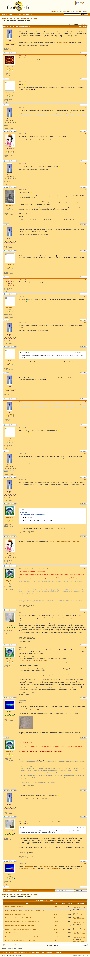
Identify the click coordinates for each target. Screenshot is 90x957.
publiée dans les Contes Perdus (27, 868)
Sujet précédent (8, 890)
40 (63, 929)
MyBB (7, 955)
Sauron (8, 66)
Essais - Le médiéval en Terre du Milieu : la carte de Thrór (20, 940)
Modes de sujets (83, 26)
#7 (85, 189)
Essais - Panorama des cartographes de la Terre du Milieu (20, 925)
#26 (85, 792)
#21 (85, 568)
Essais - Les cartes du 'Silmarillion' (14, 906)
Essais (35, 18)
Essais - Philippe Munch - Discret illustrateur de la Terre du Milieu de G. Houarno (25, 910)
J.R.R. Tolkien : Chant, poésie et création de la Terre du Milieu (21, 933)
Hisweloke (83, 929)
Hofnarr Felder (55, 933)
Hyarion (9, 205)
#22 (85, 612)
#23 (85, 647)
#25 (85, 740)
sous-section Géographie (63, 42)
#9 (85, 253)
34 (63, 925)
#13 (85, 349)
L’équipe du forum (13, 952)
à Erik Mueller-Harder (54, 868)
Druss (55, 925)
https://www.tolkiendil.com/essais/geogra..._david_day (64, 541)
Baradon (83, 937)
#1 (85, 29)
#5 (85, 133)
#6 (85, 163)
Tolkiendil (5, 952)
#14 (85, 375)
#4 (85, 107)
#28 (85, 863)
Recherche (55, 11)
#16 (85, 427)
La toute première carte (46, 866)
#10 (85, 279)
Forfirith (56, 921)
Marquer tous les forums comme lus (44, 952)
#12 (85, 322)
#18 (85, 479)
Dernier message (77, 907)
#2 (85, 55)
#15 (85, 401)
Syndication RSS (58, 952)
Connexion (19, 14)
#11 (85, 296)
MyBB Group (18, 955)
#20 (85, 538)
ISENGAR (9, 92)
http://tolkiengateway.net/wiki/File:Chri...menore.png (33, 660)
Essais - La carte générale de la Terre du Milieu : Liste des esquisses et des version (26, 918)
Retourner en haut (22, 952)
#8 (85, 226)
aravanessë (83, 911)
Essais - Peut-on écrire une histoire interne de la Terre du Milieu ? (22, 921)
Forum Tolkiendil (7, 18)
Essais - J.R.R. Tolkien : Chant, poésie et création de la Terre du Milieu (23, 936)
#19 (85, 506)
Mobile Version (31, 952)
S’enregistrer (26, 14)
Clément (83, 933)
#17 (85, 453)
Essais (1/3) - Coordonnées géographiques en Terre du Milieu (20, 929)
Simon (55, 906)
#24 (85, 700)
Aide (85, 11)
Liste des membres (66, 11)
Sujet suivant (17, 890)
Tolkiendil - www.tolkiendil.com (23, 18)
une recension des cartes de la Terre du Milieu (58, 32)
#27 (85, 819)
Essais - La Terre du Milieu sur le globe (15, 914)
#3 (85, 81)
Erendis (9, 517)
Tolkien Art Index (28, 866)
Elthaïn (82, 914)
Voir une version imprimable (10, 944)
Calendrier (78, 11)
